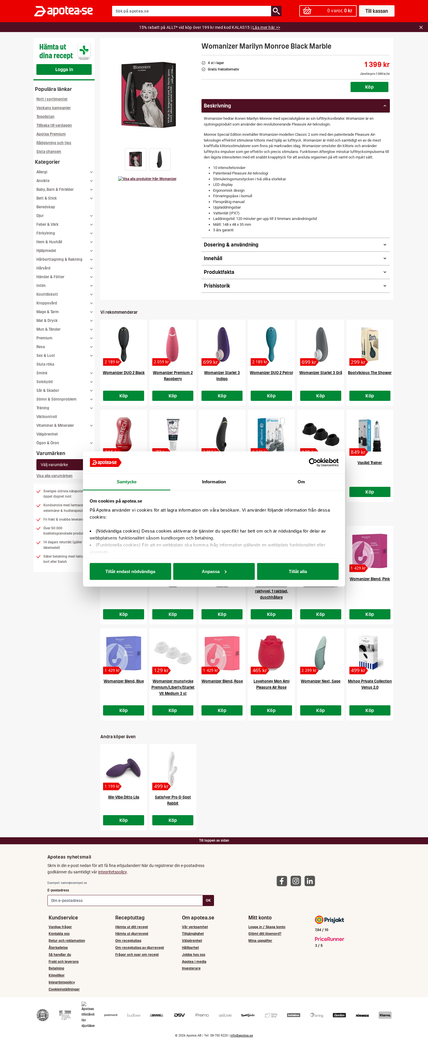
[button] (135, 159)
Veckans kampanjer (53, 107)
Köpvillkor (57, 975)
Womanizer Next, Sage (320, 681)
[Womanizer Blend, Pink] (369, 550)
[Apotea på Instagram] (297, 881)
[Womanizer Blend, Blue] (123, 653)
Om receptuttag (128, 940)
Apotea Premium (51, 134)
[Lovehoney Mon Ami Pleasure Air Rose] (271, 653)
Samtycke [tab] (127, 481)
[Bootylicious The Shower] (369, 344)
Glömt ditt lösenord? (264, 933)
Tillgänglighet (193, 933)
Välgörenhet (47, 434)
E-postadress (58, 890)
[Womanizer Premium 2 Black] (222, 434)
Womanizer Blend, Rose (222, 681)
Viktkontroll (46, 416)
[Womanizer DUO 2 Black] (123, 344)
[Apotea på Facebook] (283, 881)
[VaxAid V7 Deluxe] (271, 434)
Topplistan (45, 116)
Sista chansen (48, 151)
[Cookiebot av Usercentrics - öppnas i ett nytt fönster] (313, 462)
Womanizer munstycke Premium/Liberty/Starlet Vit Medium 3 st (172, 687)
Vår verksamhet (195, 927)
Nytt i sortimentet (52, 99)
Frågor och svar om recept (137, 954)
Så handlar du (60, 954)
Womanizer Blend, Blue (124, 681)
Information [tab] (214, 481)
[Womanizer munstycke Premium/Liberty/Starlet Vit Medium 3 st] (172, 653)
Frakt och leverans (64, 961)
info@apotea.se (241, 1035)
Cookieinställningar (64, 989)
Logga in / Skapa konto (266, 927)
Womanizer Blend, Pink (370, 579)
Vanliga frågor (60, 927)
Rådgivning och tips (53, 142)
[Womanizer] (147, 179)
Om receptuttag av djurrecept (139, 947)
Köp (369, 87)
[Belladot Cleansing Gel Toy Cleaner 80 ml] (172, 434)
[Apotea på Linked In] (311, 881)
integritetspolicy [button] (112, 872)
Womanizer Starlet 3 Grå (320, 372)
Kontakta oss (59, 933)
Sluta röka (45, 364)
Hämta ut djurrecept (131, 933)
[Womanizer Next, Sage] (320, 653)
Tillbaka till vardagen (54, 125)
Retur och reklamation (67, 940)
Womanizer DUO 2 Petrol (271, 372)
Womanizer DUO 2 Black (124, 372)
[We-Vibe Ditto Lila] (123, 769)
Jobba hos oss (193, 954)
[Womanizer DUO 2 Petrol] (271, 344)
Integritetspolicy (62, 982)
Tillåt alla (298, 571)
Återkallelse (58, 947)
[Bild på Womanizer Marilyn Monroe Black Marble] (149, 96)
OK (208, 900)
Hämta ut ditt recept (131, 927)
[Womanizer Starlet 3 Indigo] (222, 344)
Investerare (191, 968)
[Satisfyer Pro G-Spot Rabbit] (172, 769)
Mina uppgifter (260, 940)
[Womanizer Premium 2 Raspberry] (172, 344)
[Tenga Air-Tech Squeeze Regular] (123, 434)
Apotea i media (194, 961)
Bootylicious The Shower (370, 372)
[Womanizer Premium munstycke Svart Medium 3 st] (320, 434)
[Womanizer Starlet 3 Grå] (320, 344)
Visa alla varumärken (54, 475)
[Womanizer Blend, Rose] (222, 653)
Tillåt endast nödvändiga (130, 571)
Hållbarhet (190, 947)
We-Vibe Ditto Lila (123, 797)
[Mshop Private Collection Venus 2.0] (369, 653)
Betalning (56, 968)
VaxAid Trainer (370, 462)
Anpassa (211, 571)
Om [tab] (301, 481)
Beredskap (45, 207)
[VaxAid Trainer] (369, 434)
